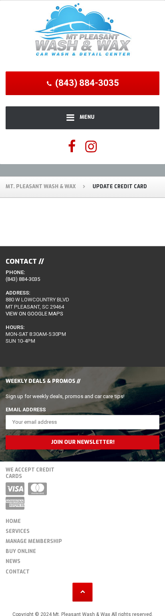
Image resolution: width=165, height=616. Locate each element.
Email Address (26, 410)
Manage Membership (34, 541)
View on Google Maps (34, 314)
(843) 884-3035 (23, 279)
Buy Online (21, 551)
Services (18, 531)
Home (13, 521)
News (13, 561)
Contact (18, 572)
